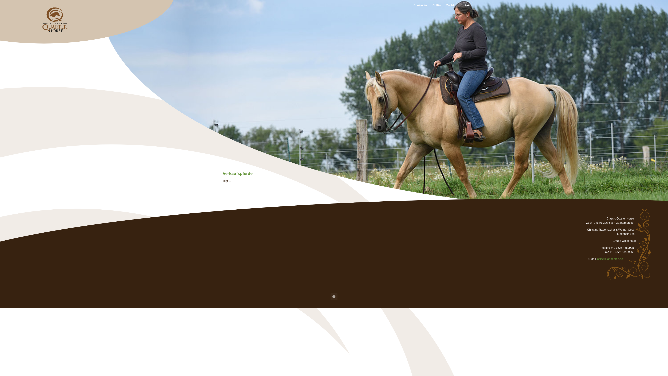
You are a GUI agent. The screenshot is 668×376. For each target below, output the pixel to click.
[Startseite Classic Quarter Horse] (106, 22)
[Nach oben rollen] (660, 368)
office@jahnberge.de (610, 258)
